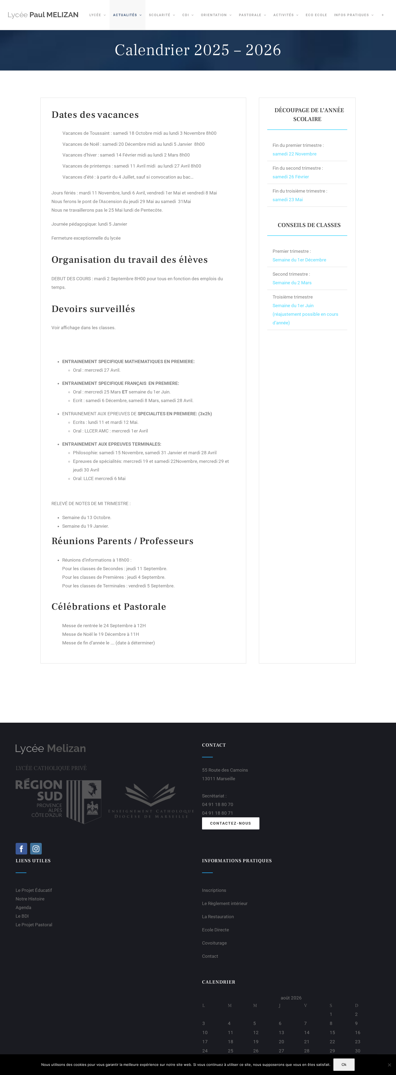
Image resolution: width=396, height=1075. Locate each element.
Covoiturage (214, 943)
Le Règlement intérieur (225, 903)
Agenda (23, 907)
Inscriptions (214, 890)
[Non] (389, 1064)
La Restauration (218, 916)
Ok (344, 1064)
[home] (51, 745)
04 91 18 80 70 (217, 804)
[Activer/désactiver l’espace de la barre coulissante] (382, 15)
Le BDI (22, 916)
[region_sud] (58, 780)
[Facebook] (21, 848)
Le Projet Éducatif (34, 890)
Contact (210, 956)
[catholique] (151, 780)
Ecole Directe (215, 929)
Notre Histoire (30, 899)
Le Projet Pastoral (34, 924)
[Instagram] (36, 848)
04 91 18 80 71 (217, 813)
